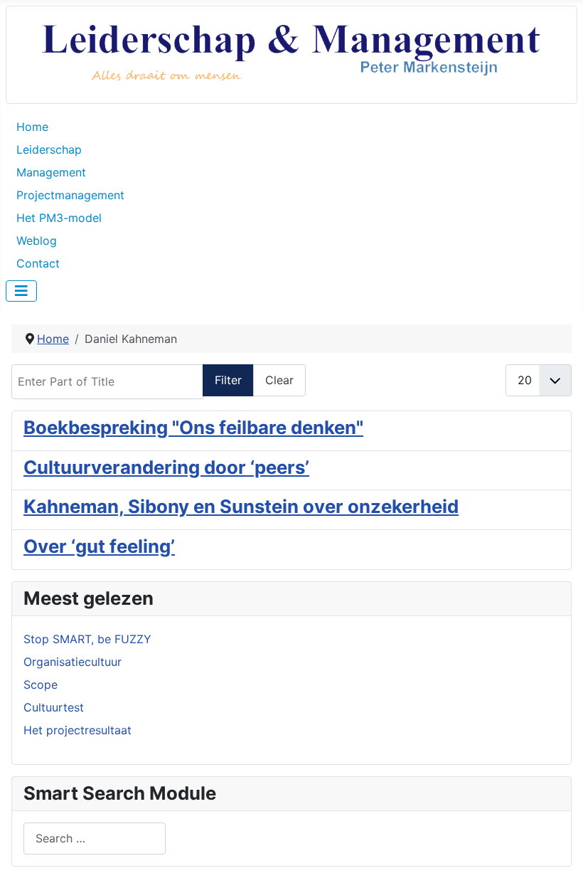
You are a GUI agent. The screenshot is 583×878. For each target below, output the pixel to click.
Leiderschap (49, 149)
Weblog (36, 240)
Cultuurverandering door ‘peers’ (166, 467)
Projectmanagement (70, 195)
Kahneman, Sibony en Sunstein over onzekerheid (241, 506)
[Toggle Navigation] (21, 291)
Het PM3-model (59, 218)
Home (32, 127)
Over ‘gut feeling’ (99, 546)
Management (51, 172)
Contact (38, 263)
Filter (228, 380)
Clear (279, 380)
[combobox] (94, 839)
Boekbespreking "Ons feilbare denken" (193, 427)
